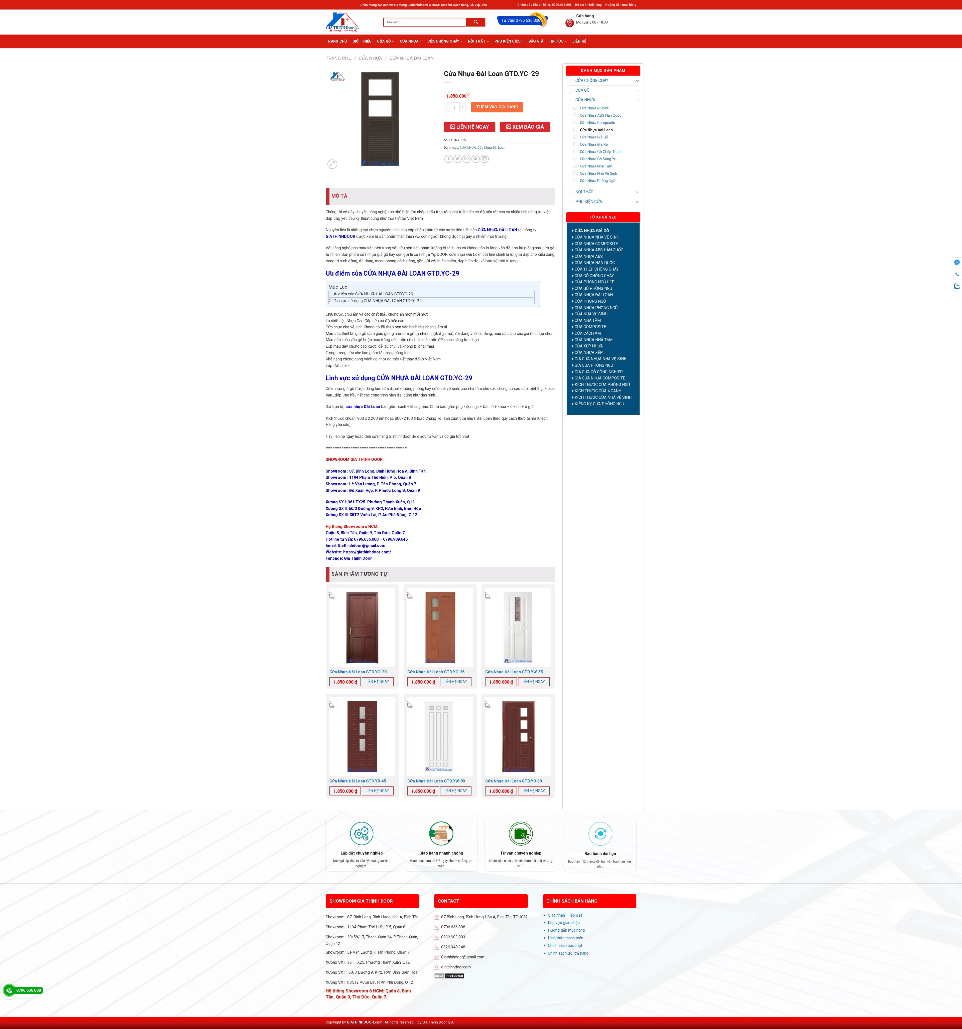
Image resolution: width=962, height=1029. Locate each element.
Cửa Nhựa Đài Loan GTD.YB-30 (513, 781)
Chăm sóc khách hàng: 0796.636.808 (544, 5)
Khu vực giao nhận (564, 922)
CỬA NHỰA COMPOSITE (596, 243)
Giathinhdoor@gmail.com (361, 545)
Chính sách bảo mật (565, 945)
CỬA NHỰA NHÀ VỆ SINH (597, 237)
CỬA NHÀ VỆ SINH (591, 314)
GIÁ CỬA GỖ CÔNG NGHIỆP (599, 371)
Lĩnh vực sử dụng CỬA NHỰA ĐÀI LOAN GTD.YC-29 (377, 300)
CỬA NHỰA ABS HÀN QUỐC (599, 250)
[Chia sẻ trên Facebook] (448, 159)
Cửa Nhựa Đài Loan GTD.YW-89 (436, 781)
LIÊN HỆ (579, 41)
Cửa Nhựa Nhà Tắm (596, 166)
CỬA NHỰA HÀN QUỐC (595, 262)
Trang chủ (338, 58)
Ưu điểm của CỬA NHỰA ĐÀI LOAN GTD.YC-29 (372, 294)
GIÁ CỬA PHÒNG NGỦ (594, 365)
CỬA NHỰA (409, 41)
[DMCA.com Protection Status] (449, 975)
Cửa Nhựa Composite (597, 123)
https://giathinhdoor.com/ (367, 552)
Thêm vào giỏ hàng (497, 107)
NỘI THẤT (477, 41)
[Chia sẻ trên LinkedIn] (484, 159)
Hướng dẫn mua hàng (620, 5)
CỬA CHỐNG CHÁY (443, 41)
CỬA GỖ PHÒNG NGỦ (593, 288)
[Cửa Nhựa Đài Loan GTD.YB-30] (518, 736)
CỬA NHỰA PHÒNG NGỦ (596, 307)
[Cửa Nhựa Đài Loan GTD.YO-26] (440, 627)
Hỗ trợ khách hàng (588, 5)
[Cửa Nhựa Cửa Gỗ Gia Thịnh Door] (351, 22)
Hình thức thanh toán (565, 938)
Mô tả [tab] (339, 196)
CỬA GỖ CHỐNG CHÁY (594, 275)
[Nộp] (475, 22)
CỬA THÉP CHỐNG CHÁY (597, 269)
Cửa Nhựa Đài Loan (411, 58)
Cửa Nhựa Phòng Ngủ (597, 181)
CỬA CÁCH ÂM (588, 333)
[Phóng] (332, 164)
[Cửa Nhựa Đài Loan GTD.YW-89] (440, 736)
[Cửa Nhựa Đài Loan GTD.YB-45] (362, 736)
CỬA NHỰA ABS (589, 256)
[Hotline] (9, 990)
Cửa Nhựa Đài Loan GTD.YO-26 (435, 672)
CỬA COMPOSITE (590, 326)
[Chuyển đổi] (638, 81)
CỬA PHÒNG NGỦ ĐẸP (595, 282)
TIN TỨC (556, 41)
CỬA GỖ (384, 41)
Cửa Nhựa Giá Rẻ (594, 144)
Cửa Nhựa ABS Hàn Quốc (600, 115)
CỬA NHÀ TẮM (588, 320)
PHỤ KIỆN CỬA (507, 41)
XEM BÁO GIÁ (527, 127)
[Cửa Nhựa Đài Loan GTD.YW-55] (518, 627)
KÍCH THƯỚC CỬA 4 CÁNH (598, 390)
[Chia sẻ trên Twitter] (457, 159)
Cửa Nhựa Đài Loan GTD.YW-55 (514, 672)
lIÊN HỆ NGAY (378, 682)
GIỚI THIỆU (362, 41)
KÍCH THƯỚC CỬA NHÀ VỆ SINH (603, 397)
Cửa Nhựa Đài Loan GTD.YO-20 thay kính (358, 672)
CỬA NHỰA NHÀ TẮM (594, 339)
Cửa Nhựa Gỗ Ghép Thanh (601, 152)
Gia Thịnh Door (358, 558)
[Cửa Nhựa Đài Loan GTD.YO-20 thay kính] (362, 627)
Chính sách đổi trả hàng (568, 953)
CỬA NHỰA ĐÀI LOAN (594, 294)
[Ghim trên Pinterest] (475, 159)
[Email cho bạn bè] (466, 159)
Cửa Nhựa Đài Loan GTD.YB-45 (357, 781)
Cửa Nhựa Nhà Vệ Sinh (598, 173)
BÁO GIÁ (536, 41)
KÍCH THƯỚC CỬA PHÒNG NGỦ (602, 384)
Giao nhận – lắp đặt (565, 915)
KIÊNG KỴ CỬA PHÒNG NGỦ (599, 403)
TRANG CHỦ (336, 41)
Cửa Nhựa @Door (594, 108)
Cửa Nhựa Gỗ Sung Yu (598, 159)
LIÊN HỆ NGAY (472, 127)
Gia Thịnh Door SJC (438, 1022)
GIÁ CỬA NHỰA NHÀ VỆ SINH (601, 358)
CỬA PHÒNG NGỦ (590, 301)
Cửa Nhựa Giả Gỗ (594, 137)
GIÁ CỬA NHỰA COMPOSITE (600, 378)
